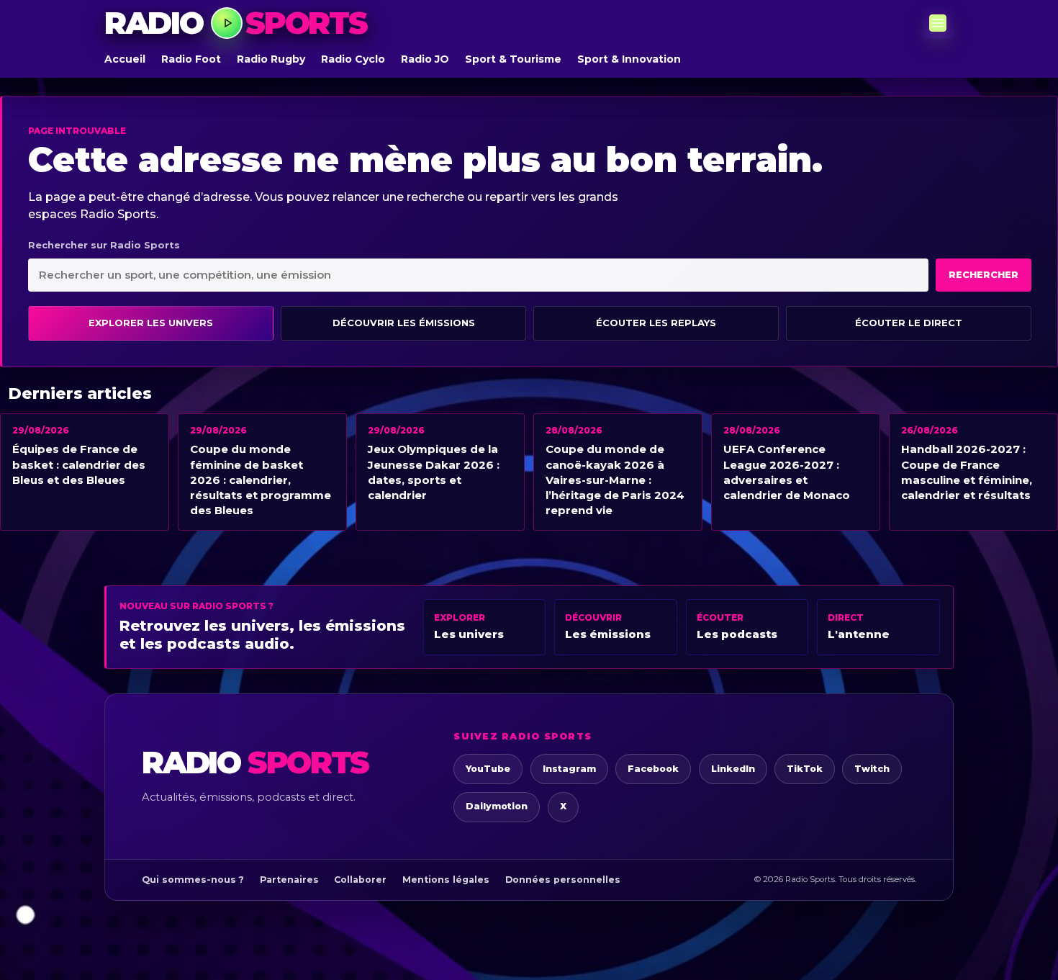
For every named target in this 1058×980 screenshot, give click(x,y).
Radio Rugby (271, 59)
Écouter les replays (656, 322)
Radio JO (425, 59)
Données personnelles (562, 879)
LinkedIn (733, 768)
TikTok (805, 768)
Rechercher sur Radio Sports (104, 245)
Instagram (569, 768)
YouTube (488, 768)
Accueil (124, 59)
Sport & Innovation (629, 59)
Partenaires (289, 879)
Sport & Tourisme (513, 59)
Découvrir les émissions (404, 322)
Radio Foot (191, 59)
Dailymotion (497, 806)
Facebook (653, 768)
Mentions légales (445, 879)
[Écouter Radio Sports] (227, 23)
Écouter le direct (908, 322)
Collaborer (360, 879)
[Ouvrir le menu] (938, 23)
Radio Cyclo (353, 59)
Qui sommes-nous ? (193, 879)
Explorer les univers (151, 322)
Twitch (872, 768)
